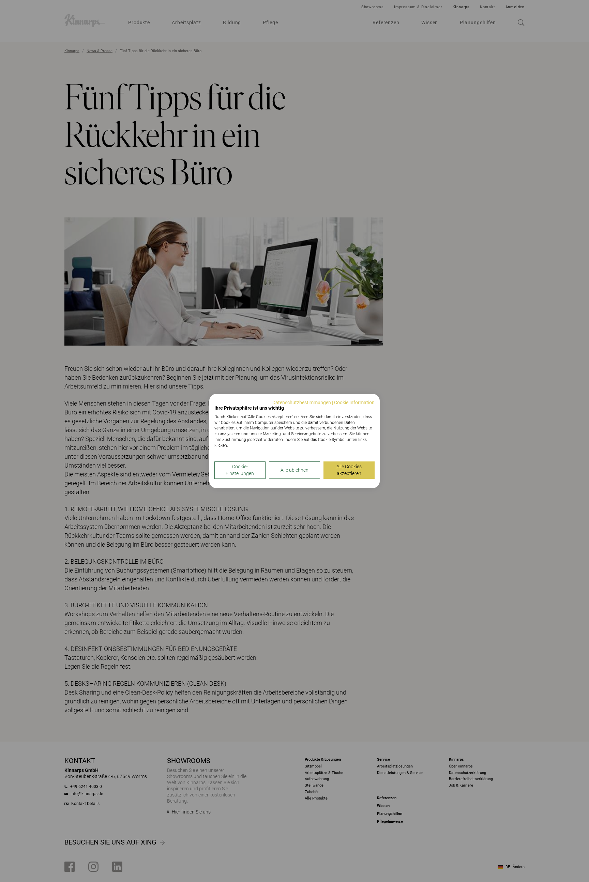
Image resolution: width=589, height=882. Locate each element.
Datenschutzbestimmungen (301, 402)
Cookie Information (354, 402)
